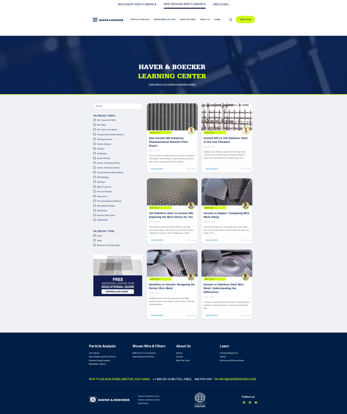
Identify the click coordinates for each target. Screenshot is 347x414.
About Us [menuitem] (183, 346)
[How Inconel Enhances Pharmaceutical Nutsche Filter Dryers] (172, 116)
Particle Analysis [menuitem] (102, 346)
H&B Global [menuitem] (221, 4)
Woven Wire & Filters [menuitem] (149, 346)
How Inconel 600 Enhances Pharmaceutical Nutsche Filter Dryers (168, 142)
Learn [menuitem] (224, 346)
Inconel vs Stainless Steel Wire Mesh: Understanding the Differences (224, 288)
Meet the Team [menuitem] (183, 360)
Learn (217, 19)
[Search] (230, 19)
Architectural (188, 19)
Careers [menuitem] (179, 357)
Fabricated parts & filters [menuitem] (143, 357)
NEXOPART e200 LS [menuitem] (97, 364)
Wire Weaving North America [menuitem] (185, 4)
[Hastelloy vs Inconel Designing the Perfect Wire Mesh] (172, 263)
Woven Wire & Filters (165, 19)
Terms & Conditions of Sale (148, 400)
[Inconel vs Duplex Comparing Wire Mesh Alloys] (227, 191)
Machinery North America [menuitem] (137, 4)
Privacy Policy (143, 403)
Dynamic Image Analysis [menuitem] (99, 360)
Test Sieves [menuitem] (94, 353)
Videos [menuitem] (223, 357)
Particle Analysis (140, 19)
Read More (157, 169)
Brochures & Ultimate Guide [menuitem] (232, 360)
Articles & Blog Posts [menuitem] (229, 353)
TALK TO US (245, 19)
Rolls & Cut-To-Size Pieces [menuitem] (144, 353)
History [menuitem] (179, 353)
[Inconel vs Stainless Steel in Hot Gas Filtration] (227, 116)
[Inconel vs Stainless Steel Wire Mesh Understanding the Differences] (227, 263)
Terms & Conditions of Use (148, 396)
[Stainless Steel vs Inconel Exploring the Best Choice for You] (172, 191)
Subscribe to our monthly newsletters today (172, 84)
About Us (205, 19)
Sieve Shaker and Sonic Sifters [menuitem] (102, 357)
